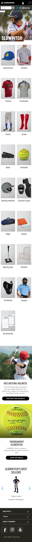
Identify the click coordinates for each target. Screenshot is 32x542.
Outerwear (24, 101)
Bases (24, 234)
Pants (8, 134)
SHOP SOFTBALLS (16, 458)
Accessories (8, 333)
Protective (8, 300)
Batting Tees (8, 267)
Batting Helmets (8, 200)
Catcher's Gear (24, 200)
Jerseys (24, 68)
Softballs (24, 167)
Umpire (24, 300)
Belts (8, 167)
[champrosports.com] (8, 3)
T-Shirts (8, 101)
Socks (24, 134)
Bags (8, 234)
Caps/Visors (8, 68)
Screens (24, 267)
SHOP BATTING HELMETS (15, 398)
